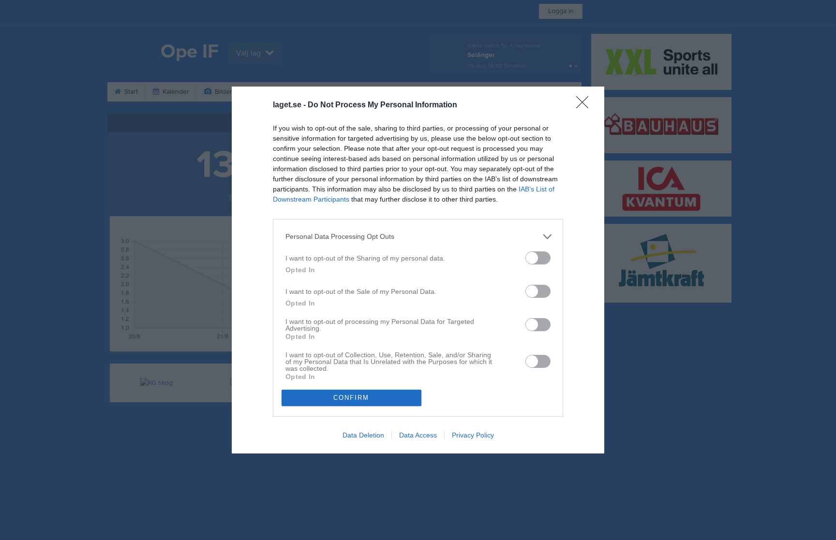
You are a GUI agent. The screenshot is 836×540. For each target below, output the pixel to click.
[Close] (585, 105)
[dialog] (418, 270)
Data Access (418, 435)
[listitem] (418, 237)
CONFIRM (351, 397)
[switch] (538, 257)
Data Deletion (363, 435)
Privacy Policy (473, 435)
